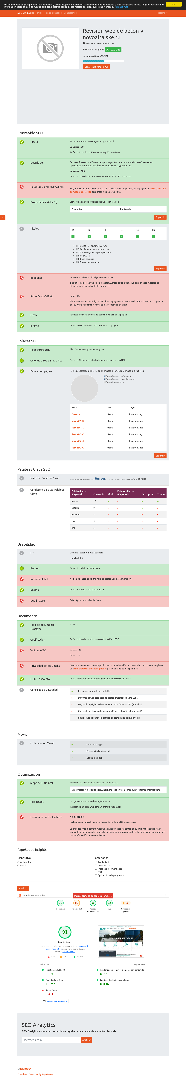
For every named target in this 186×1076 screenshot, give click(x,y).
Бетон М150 (77, 427)
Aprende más (121, 6)
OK (173, 4)
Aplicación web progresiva (111, 875)
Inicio (40, 13)
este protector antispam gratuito (90, 668)
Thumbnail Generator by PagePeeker (35, 1074)
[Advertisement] (93, 95)
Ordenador (25, 862)
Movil (23, 865)
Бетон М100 (77, 421)
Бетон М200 (77, 434)
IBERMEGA (25, 1069)
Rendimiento (104, 862)
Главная (75, 414)
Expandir (160, 217)
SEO (100, 872)
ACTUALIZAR (113, 49)
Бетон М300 (77, 447)
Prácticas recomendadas (110, 869)
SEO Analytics (25, 12)
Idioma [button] (162, 13)
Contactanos (70, 13)
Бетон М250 (77, 441)
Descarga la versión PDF (96, 67)
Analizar (23, 888)
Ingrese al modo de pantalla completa (93, 896)
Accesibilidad (104, 865)
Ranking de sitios (53, 13)
